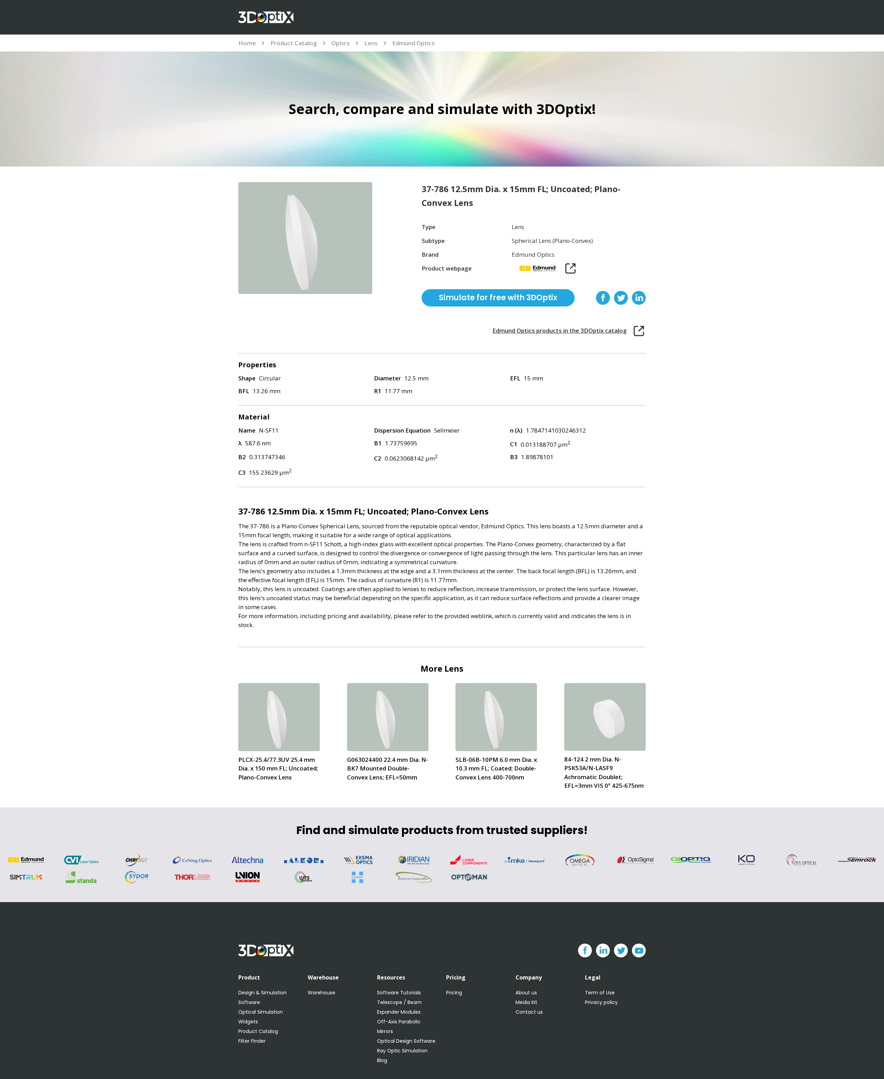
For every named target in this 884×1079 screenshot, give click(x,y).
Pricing (454, 992)
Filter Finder (252, 1041)
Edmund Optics (413, 43)
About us (526, 992)
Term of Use (600, 992)
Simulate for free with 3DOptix (498, 297)
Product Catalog (293, 43)
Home (247, 43)
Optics (341, 43)
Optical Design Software (406, 1041)
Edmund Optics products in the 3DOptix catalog (559, 330)
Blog (382, 1060)
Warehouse (321, 992)
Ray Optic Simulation (402, 1050)
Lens (371, 43)
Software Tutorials (399, 992)
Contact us (529, 1012)
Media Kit (526, 1002)
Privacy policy (601, 1002)
